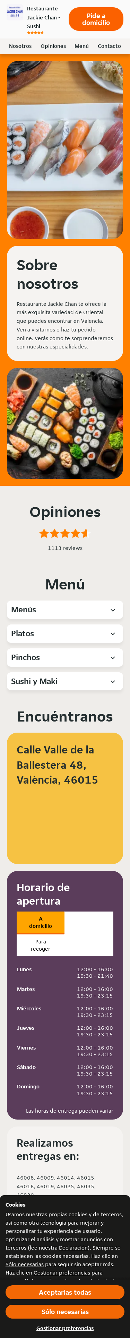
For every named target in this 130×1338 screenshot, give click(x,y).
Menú (82, 46)
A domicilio (40, 922)
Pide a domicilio (96, 19)
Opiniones (53, 46)
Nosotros (20, 46)
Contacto (109, 46)
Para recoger (40, 945)
